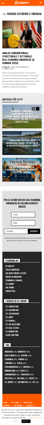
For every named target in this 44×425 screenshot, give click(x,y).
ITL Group (10, 284)
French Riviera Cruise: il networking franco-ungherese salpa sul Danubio (22, 170)
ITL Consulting (12, 306)
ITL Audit (9, 317)
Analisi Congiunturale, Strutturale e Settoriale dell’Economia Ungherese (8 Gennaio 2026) (18, 58)
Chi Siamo (10, 287)
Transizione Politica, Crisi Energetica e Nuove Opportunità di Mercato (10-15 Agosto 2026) (22, 143)
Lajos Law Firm (12, 335)
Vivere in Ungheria (14, 276)
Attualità (6, 67)
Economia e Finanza (14, 280)
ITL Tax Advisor (12, 313)
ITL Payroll (10, 320)
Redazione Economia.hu (20, 67)
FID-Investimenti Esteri (16, 273)
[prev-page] (33, 109)
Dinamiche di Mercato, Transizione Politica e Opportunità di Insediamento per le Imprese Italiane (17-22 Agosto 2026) (22, 116)
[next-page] (37, 109)
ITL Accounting (12, 310)
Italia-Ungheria (12, 269)
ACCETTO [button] (26, 421)
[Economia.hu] (22, 2)
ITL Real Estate (12, 327)
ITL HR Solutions (13, 324)
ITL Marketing (12, 331)
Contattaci (10, 291)
